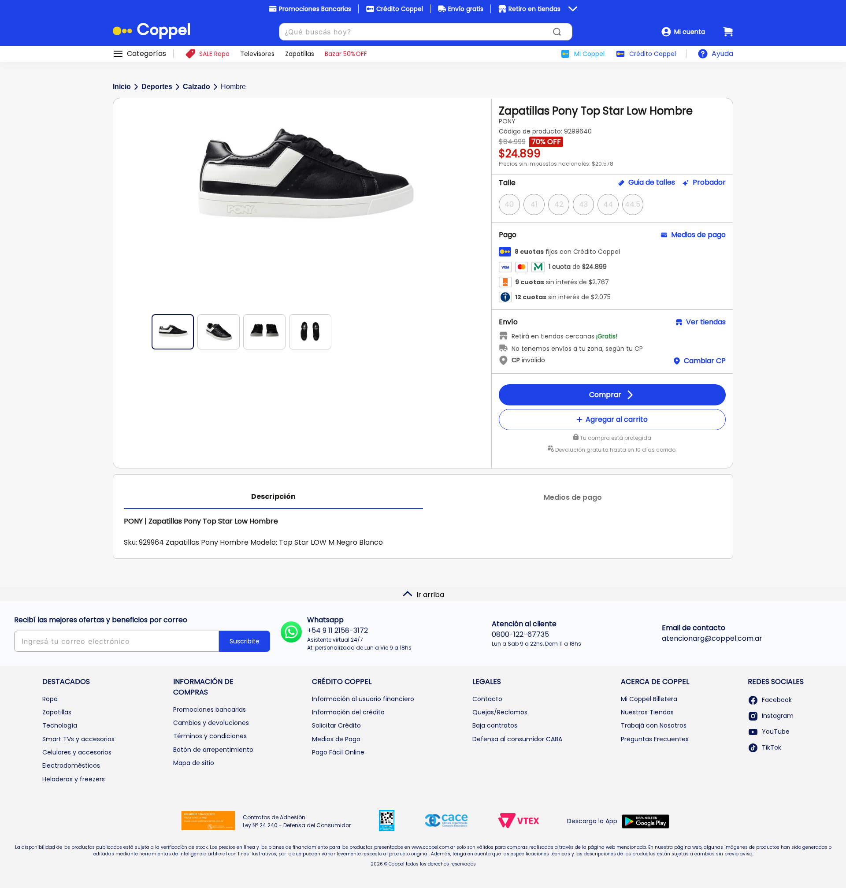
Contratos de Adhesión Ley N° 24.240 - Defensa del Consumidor (297, 821)
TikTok (771, 747)
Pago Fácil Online (338, 752)
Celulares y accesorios (76, 752)
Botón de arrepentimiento (213, 749)
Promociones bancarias (209, 709)
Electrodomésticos (71, 765)
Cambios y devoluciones (211, 722)
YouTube (776, 731)
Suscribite (245, 641)
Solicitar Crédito (336, 725)
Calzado (196, 86)
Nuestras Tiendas (647, 712)
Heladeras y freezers (73, 779)
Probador (709, 182)
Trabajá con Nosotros (653, 725)
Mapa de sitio (193, 762)
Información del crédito (348, 712)
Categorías (146, 54)
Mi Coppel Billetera (649, 699)
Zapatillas (56, 712)
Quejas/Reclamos (499, 712)
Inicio (122, 86)
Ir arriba (430, 595)
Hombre (233, 86)
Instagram (778, 715)
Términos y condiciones (210, 736)
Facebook (777, 699)
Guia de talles (651, 182)
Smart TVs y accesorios (78, 739)
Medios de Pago (336, 739)
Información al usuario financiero (363, 699)
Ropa (50, 699)
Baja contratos (494, 725)
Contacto (487, 699)
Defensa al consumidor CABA (517, 739)
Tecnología (59, 725)
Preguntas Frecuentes (655, 739)
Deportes (156, 86)
